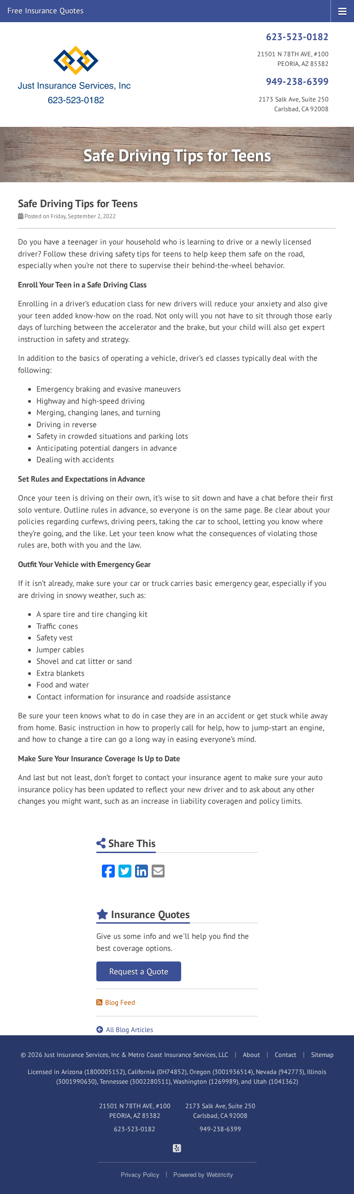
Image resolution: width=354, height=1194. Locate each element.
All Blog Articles (129, 1029)
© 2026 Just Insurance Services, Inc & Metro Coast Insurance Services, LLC (124, 1055)
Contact (285, 1055)
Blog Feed (120, 1002)
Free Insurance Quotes (45, 11)
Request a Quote (138, 971)
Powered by (203, 1174)
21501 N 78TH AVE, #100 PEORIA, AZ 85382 (135, 1111)
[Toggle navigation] (342, 10)
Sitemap (322, 1055)
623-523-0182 (297, 36)
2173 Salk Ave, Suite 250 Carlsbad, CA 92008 (220, 1111)
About (251, 1055)
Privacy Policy (140, 1174)
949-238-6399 (297, 81)
